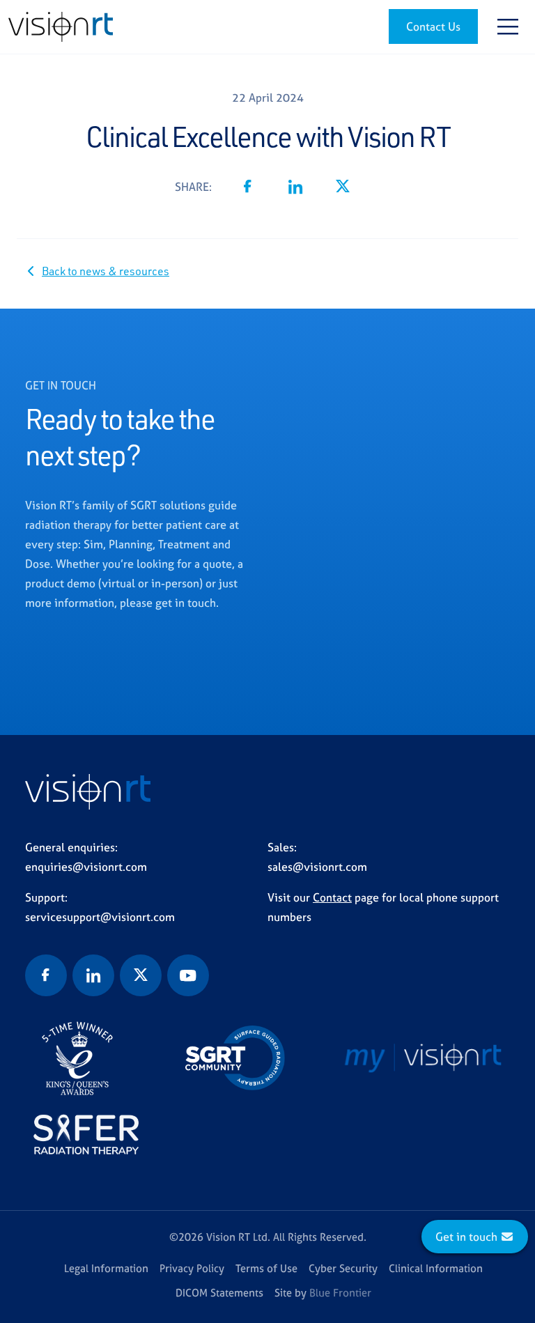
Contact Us (433, 26)
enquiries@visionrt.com (86, 867)
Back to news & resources (105, 271)
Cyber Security (343, 1268)
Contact (332, 897)
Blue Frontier (340, 1292)
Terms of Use (266, 1268)
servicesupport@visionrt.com (100, 917)
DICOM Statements (219, 1292)
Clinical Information (436, 1268)
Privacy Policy (192, 1268)
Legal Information (106, 1268)
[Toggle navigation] (508, 26)
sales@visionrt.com (317, 867)
